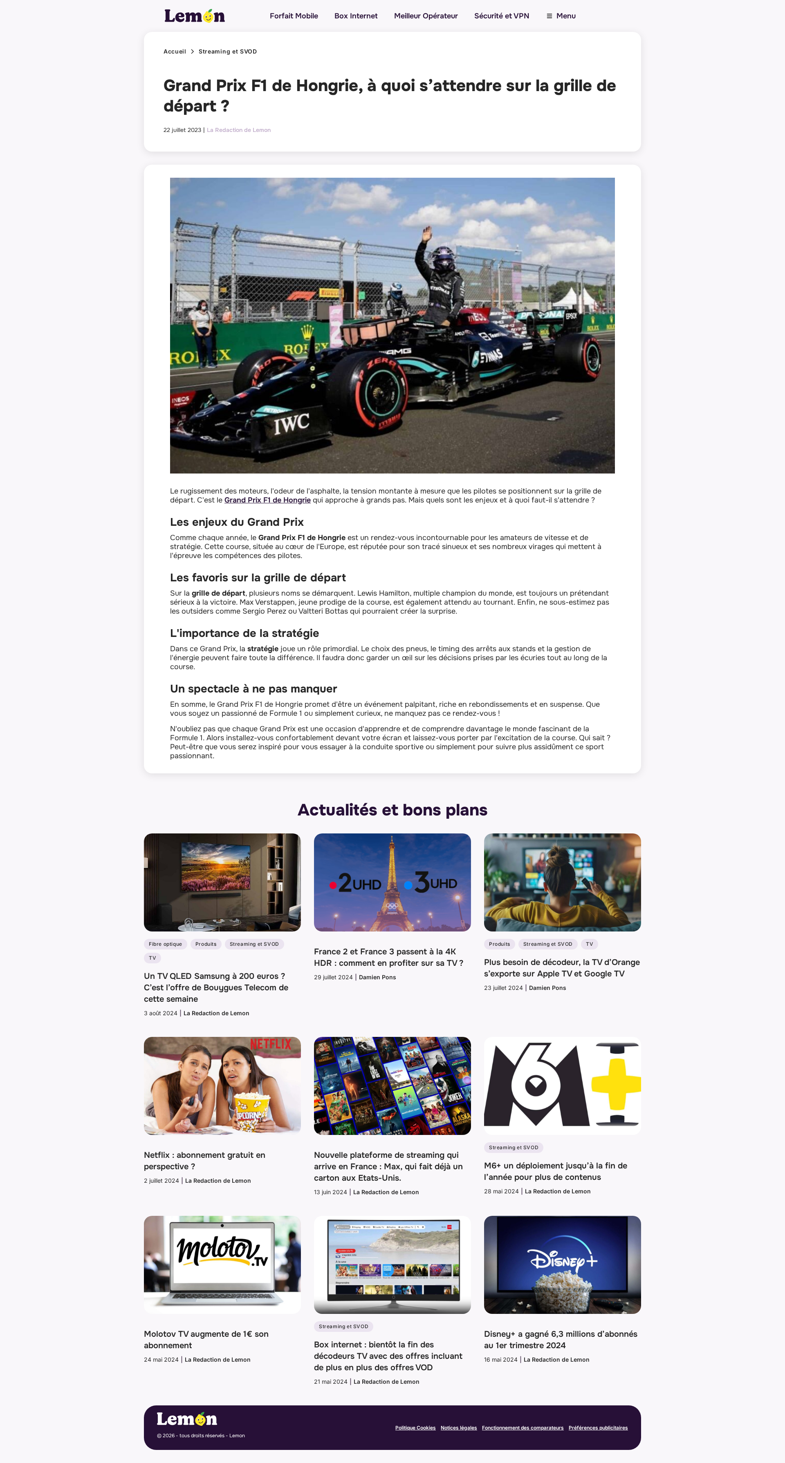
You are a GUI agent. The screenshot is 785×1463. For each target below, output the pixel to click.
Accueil (175, 51)
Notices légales (459, 1428)
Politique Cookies (415, 1428)
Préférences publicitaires (598, 1428)
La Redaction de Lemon (239, 130)
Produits (206, 944)
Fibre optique (165, 944)
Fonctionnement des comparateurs (523, 1428)
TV (152, 958)
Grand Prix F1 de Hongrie (267, 500)
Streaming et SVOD (228, 51)
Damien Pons (377, 977)
